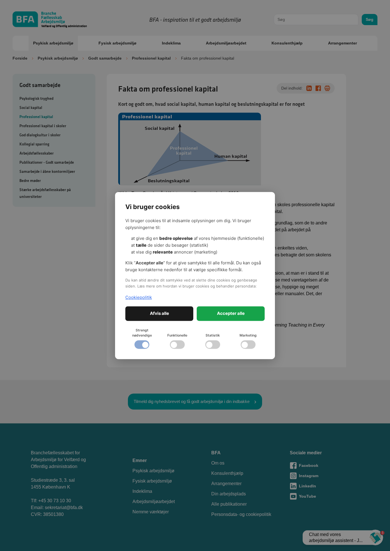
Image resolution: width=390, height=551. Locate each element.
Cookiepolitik (138, 297)
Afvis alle (159, 313)
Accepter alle (231, 313)
